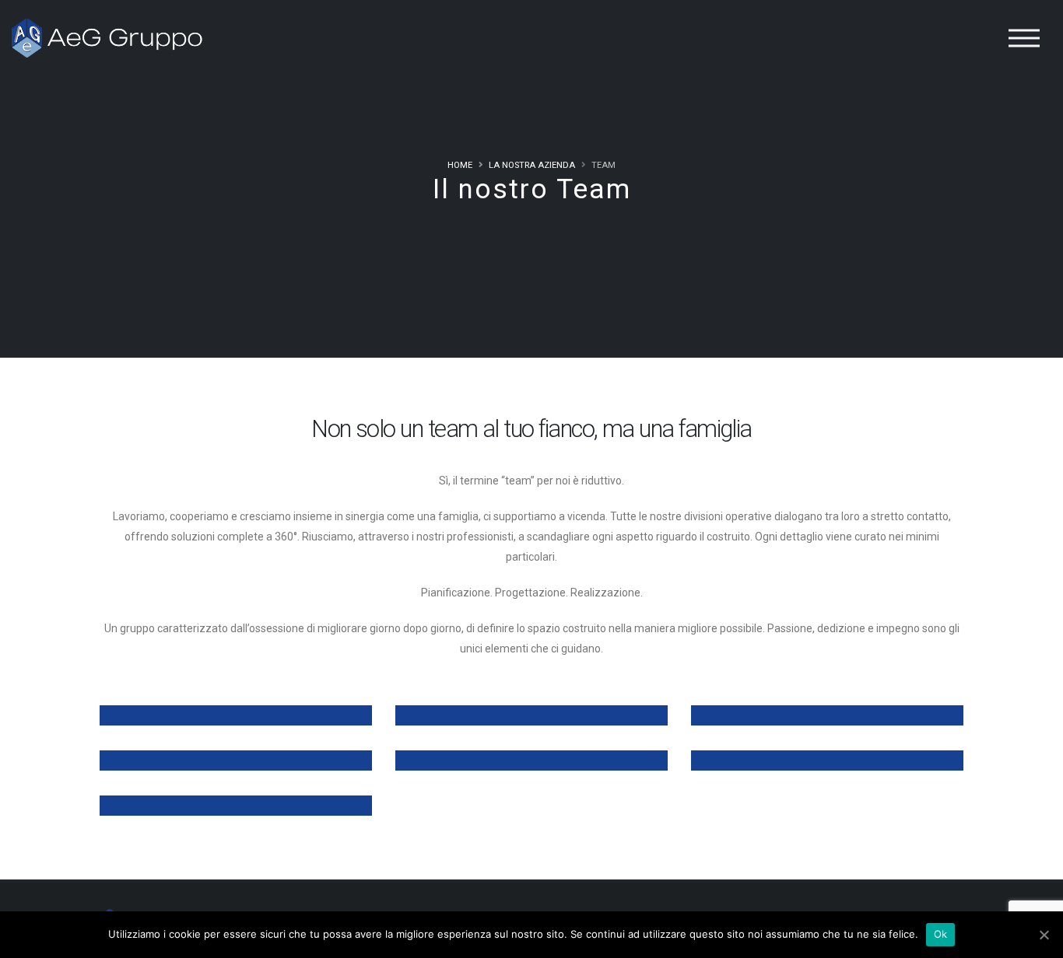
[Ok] (1043, 934)
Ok (941, 934)
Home (459, 165)
